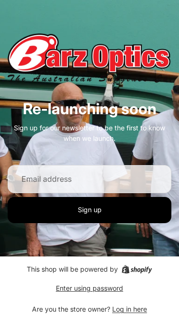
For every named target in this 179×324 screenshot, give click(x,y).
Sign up (90, 210)
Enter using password (89, 288)
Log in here (129, 309)
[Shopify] (137, 269)
